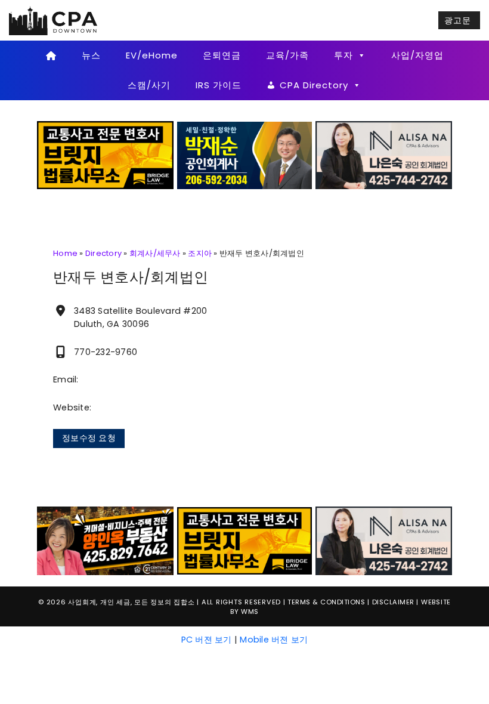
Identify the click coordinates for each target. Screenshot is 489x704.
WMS (250, 611)
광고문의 (457, 21)
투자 (343, 55)
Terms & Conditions (326, 602)
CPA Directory (314, 85)
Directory (103, 253)
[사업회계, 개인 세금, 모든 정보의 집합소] (53, 20)
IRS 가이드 (219, 85)
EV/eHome (152, 55)
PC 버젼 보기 (206, 640)
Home (65, 253)
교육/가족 (287, 55)
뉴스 (91, 55)
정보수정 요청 (89, 438)
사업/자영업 (417, 55)
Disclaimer (393, 602)
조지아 (200, 253)
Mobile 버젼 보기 (274, 640)
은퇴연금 (222, 55)
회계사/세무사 (155, 253)
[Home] (51, 55)
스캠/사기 (149, 85)
